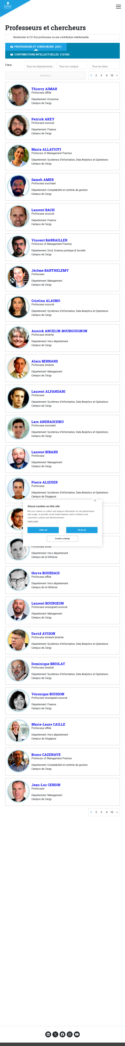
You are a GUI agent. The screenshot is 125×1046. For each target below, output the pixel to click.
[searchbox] (39, 66)
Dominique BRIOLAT (48, 664)
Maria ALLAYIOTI (46, 149)
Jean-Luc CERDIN (46, 785)
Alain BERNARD (44, 361)
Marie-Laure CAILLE (48, 724)
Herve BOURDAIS (45, 573)
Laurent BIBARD (44, 452)
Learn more (33, 521)
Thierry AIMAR (44, 89)
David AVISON (43, 633)
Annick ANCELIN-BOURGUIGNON (59, 331)
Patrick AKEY (43, 119)
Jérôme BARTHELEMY (50, 270)
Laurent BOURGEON (47, 603)
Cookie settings (62, 538)
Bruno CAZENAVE (46, 754)
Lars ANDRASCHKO (47, 422)
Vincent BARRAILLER (49, 240)
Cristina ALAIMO (45, 301)
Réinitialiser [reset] (45, 75)
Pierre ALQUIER (44, 482)
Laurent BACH (43, 210)
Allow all (43, 530)
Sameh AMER (42, 179)
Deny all (82, 530)
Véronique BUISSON (47, 694)
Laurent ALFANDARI (48, 391)
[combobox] (39, 65)
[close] (95, 500)
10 (111, 75)
